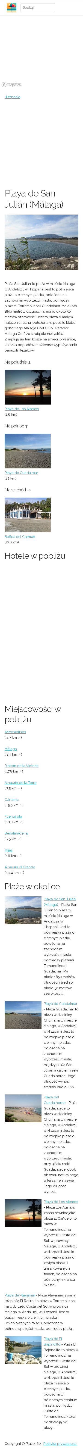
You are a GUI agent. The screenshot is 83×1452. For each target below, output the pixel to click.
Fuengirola (13, 816)
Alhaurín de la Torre (20, 783)
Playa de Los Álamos (22, 409)
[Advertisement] (41, 143)
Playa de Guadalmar (21, 473)
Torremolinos (15, 732)
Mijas (8, 850)
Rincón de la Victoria (22, 766)
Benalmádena (16, 833)
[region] (41, 54)
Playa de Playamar (20, 1295)
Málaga (11, 749)
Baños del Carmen (20, 537)
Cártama (12, 800)
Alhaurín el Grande (20, 867)
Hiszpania (12, 97)
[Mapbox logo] (11, 84)
